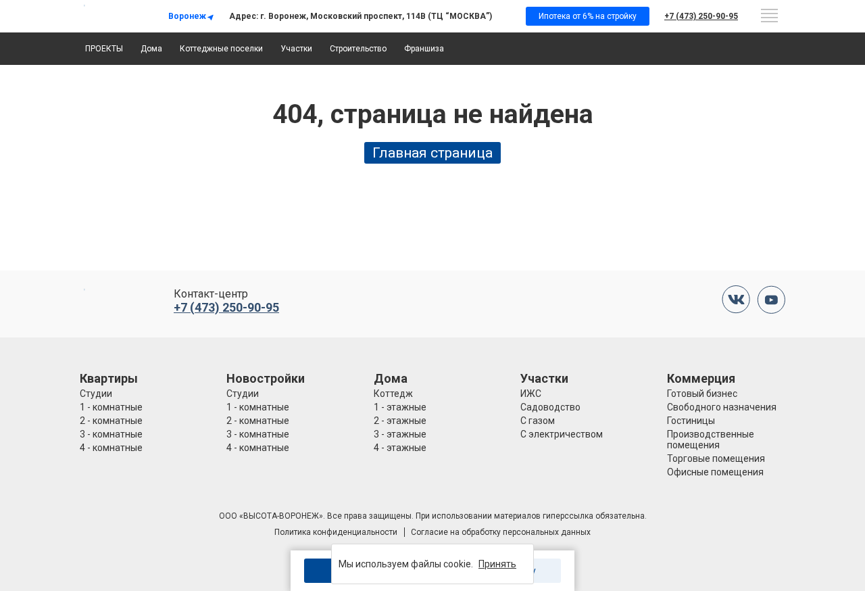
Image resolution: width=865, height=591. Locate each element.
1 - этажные (400, 407)
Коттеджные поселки (221, 48)
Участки (296, 48)
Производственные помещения (710, 439)
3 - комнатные (111, 434)
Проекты (104, 48)
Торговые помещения (716, 458)
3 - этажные (400, 434)
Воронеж (187, 16)
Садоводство (550, 407)
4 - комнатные (111, 447)
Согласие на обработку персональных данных (501, 532)
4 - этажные (400, 447)
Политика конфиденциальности (335, 532)
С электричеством (561, 434)
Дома (151, 48)
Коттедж (393, 393)
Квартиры (109, 378)
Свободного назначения (721, 407)
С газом (537, 420)
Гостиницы (691, 420)
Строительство (358, 48)
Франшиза (424, 48)
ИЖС (530, 393)
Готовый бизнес (702, 393)
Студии (96, 393)
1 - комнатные (111, 407)
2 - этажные (400, 420)
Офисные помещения (715, 472)
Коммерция (701, 378)
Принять (497, 564)
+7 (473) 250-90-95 (701, 16)
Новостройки (265, 378)
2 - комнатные (111, 420)
